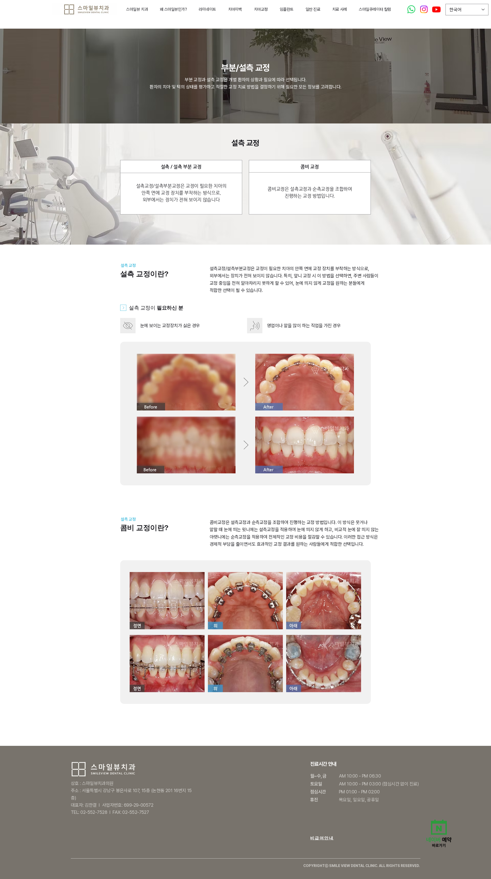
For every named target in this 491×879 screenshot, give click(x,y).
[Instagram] (424, 9)
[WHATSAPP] (411, 9)
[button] (137, 9)
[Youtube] (436, 9)
